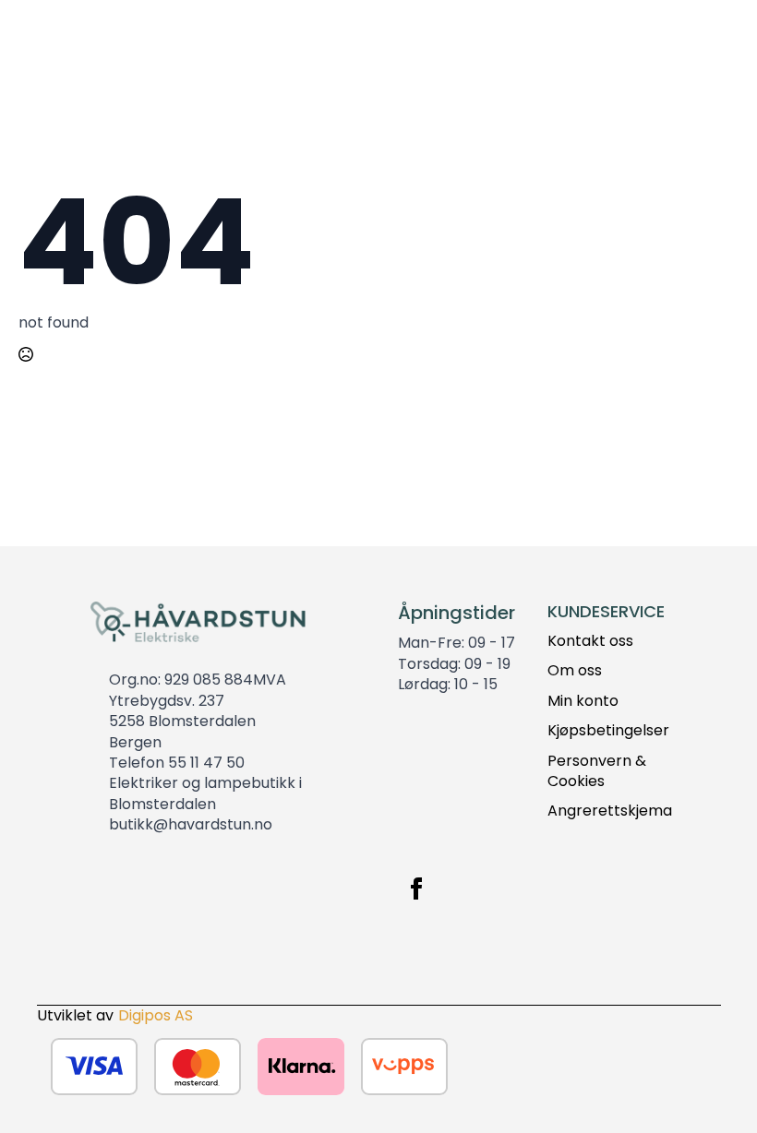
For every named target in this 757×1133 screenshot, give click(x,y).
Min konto (583, 701)
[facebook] (416, 888)
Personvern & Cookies (596, 771)
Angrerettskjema (609, 811)
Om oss (574, 671)
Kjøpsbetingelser (608, 731)
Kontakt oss (590, 641)
